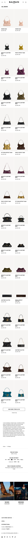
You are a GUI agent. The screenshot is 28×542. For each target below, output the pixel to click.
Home (4, 446)
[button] (5, 2)
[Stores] (23, 2)
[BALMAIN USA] (14, 2)
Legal (3, 521)
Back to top (14, 412)
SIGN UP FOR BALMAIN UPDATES (10, 533)
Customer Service (6, 517)
